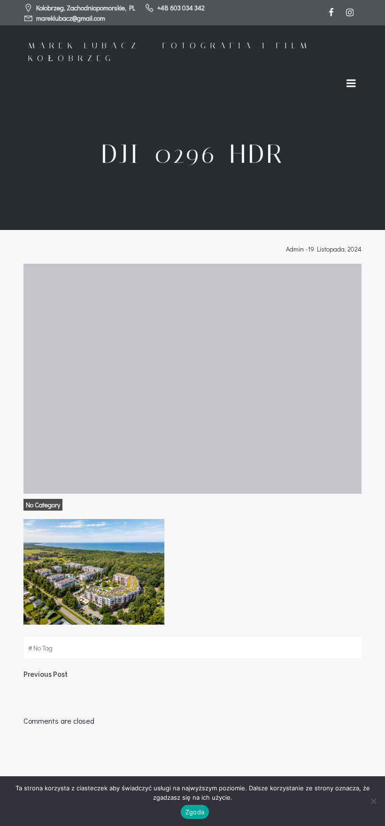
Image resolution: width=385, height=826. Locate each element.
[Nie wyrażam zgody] (373, 801)
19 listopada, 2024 (335, 249)
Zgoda (194, 812)
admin (295, 249)
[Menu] (351, 84)
